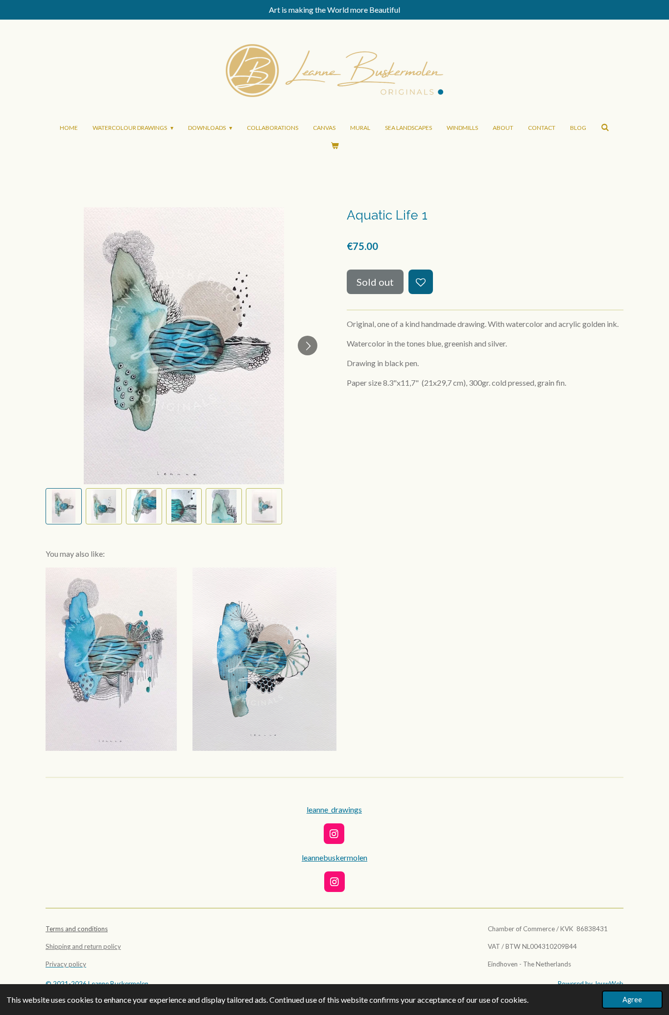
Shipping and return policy (83, 946)
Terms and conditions (77, 929)
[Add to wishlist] (420, 282)
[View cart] (335, 145)
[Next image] (307, 345)
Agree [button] (632, 999)
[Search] (605, 127)
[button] (64, 506)
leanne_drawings (334, 809)
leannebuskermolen (334, 857)
